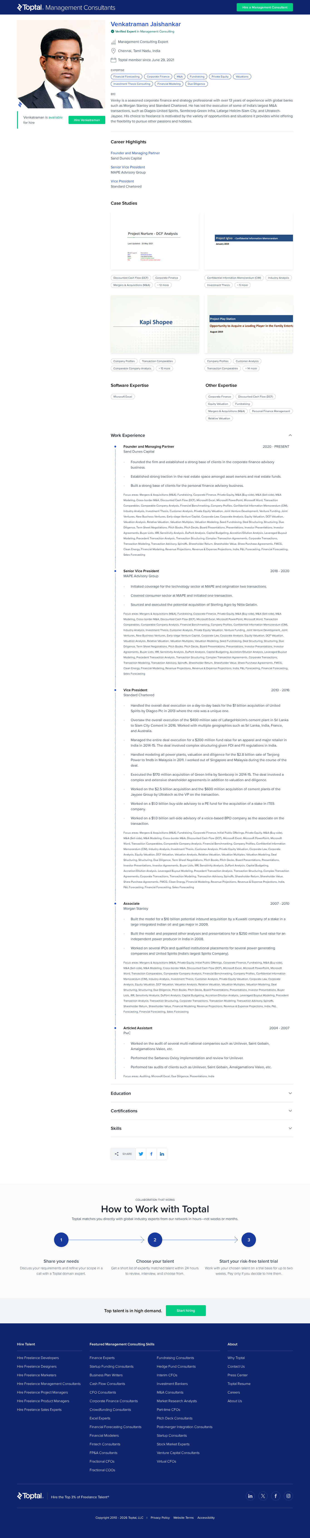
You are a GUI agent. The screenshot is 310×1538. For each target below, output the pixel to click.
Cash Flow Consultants (107, 1383)
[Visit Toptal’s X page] (263, 1496)
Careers (234, 1392)
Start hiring (186, 1310)
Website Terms (183, 1517)
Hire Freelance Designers (37, 1366)
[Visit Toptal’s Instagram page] (288, 1496)
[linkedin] (162, 1154)
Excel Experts (100, 1418)
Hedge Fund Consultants (176, 1366)
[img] (142, 31)
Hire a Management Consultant (264, 7)
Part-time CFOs (168, 1409)
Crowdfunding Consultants (110, 1409)
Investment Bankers (172, 1383)
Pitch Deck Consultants (174, 1418)
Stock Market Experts (173, 1443)
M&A (180, 76)
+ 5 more (242, 285)
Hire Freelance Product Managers (43, 1400)
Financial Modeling (169, 84)
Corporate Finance (158, 76)
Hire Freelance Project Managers (42, 1392)
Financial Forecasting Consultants (115, 1426)
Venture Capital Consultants (178, 1452)
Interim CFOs (167, 1374)
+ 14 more (251, 368)
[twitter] (141, 1154)
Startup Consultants (172, 1435)
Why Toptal (236, 1357)
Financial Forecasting (126, 76)
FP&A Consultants (103, 1452)
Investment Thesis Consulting (131, 84)
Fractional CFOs (102, 1461)
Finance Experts (102, 1357)
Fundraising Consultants (175, 1357)
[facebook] (151, 1154)
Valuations (242, 76)
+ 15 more (164, 368)
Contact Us (236, 1366)
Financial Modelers (104, 1435)
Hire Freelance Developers (38, 1357)
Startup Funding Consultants (111, 1366)
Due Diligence (196, 84)
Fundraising (197, 76)
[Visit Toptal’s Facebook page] (275, 1496)
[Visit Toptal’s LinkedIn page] (250, 1496)
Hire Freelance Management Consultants (49, 1383)
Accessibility (206, 1517)
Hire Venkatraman (87, 120)
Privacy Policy (160, 1517)
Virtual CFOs (166, 1461)
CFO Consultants (103, 1392)
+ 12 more (163, 285)
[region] (202, 291)
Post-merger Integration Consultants (184, 1426)
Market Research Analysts (177, 1400)
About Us (235, 1400)
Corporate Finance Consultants (114, 1400)
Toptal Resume (239, 1383)
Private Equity (220, 76)
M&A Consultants (170, 1392)
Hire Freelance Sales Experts (39, 1409)
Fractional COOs (102, 1469)
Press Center (238, 1374)
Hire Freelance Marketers (36, 1374)
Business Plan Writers (106, 1374)
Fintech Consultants (105, 1443)
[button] (202, 435)
